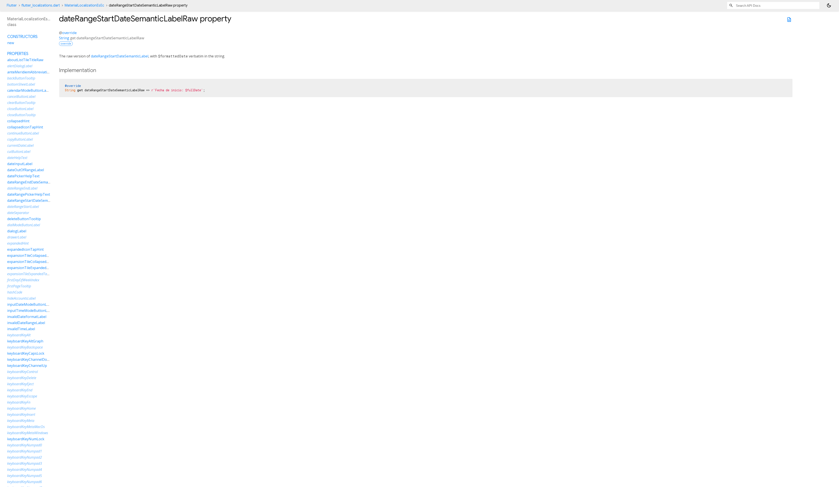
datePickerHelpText (23, 176)
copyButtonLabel (20, 139)
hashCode (14, 292)
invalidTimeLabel (21, 328)
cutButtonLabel (18, 151)
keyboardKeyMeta (20, 420)
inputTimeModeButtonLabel (30, 310)
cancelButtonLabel (21, 96)
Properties (17, 53)
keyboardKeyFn (18, 402)
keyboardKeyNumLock (25, 439)
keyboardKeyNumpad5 (24, 475)
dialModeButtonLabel (23, 225)
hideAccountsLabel (21, 298)
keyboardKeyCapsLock (25, 353)
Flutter (12, 5)
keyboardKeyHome (21, 408)
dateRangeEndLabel (22, 188)
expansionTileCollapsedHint (30, 255)
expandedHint (18, 243)
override (69, 32)
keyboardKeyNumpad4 (24, 469)
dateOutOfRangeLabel (25, 170)
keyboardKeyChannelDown (29, 359)
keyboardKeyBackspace (25, 347)
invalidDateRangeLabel (26, 322)
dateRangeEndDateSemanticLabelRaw (38, 182)
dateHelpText (17, 157)
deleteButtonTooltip (24, 218)
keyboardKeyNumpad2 (24, 457)
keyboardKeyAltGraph (25, 341)
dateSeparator (18, 212)
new (10, 42)
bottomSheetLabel (21, 84)
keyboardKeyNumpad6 (24, 481)
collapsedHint (18, 121)
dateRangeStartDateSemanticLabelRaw (39, 200)
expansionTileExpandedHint (30, 267)
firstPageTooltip (19, 286)
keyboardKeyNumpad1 (24, 451)
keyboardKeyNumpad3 (24, 463)
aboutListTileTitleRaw (25, 59)
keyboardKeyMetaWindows (27, 432)
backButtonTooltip (21, 78)
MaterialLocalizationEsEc (84, 5)
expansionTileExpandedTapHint (31, 273)
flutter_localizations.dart (40, 5)
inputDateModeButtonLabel (30, 304)
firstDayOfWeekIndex (23, 280)
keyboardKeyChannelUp (27, 365)
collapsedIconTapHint (25, 127)
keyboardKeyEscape (22, 396)
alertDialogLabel (19, 66)
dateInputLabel (19, 163)
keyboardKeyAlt (19, 335)
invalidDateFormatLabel (26, 316)
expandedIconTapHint (25, 249)
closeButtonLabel (20, 108)
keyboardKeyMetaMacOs (26, 426)
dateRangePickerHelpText (28, 194)
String (64, 37)
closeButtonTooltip (21, 114)
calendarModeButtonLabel (29, 90)
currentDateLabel (20, 145)
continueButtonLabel (23, 133)
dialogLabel (16, 231)
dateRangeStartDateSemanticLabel (119, 56)
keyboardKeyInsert (21, 414)
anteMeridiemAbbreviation (29, 72)
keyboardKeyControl (22, 371)
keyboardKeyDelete (21, 377)
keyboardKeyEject (20, 384)
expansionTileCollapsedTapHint (33, 261)
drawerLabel (16, 237)
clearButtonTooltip (21, 102)
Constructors (22, 36)
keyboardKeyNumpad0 (24, 445)
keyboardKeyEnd (19, 390)
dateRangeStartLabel (23, 206)
